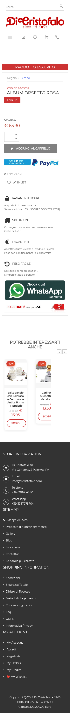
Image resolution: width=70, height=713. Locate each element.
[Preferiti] (35, 37)
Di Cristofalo (42, 697)
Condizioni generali (19, 605)
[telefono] (57, 37)
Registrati (13, 656)
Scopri (16, 423)
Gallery (10, 533)
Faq (8, 612)
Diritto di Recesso (18, 591)
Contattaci (13, 554)
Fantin (12, 100)
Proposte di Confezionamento (26, 527)
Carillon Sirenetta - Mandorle (46, 396)
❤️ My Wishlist (16, 676)
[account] (23, 37)
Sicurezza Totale (17, 584)
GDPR (10, 619)
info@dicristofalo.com (27, 481)
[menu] (10, 37)
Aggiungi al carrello (33, 148)
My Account (14, 642)
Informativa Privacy (19, 625)
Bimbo (25, 78)
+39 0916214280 (22, 492)
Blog (9, 540)
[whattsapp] (35, 290)
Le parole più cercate (20, 561)
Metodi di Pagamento (21, 598)
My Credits (13, 670)
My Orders (13, 663)
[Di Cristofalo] (35, 18)
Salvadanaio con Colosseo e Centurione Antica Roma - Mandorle (15, 399)
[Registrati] (35, 307)
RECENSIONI (14, 174)
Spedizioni (13, 578)
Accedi (11, 649)
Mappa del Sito (17, 520)
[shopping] (47, 37)
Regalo (12, 78)
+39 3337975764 (23, 503)
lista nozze (13, 547)
